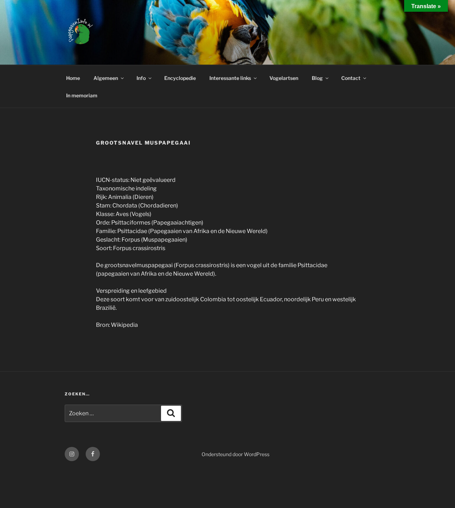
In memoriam (81, 95)
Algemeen (105, 78)
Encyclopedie (180, 78)
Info (141, 78)
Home (73, 78)
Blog (317, 78)
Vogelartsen (283, 78)
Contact (350, 78)
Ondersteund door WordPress (235, 454)
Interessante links (230, 78)
